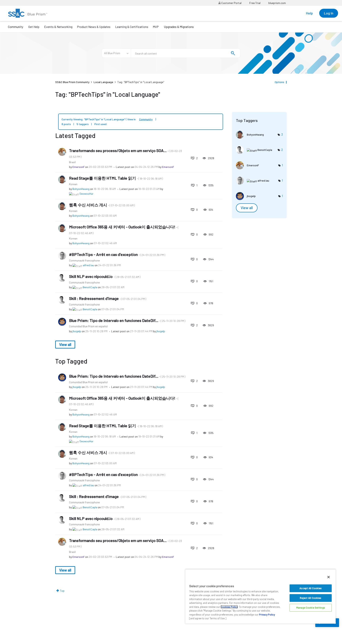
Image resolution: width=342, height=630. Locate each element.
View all (65, 344)
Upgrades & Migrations (179, 27)
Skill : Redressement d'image (107, 298)
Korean (73, 184)
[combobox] (185, 53)
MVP (156, 27)
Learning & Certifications (131, 27)
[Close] (328, 577)
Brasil (72, 162)
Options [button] (279, 82)
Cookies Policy (229, 606)
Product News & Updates (93, 27)
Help (309, 13)
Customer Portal (231, 3)
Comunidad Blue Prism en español (88, 326)
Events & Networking (58, 27)
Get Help (33, 27)
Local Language (103, 82)
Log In (328, 13)
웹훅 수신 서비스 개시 (102, 204)
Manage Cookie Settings (310, 607)
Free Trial (254, 3)
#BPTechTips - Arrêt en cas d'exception (117, 254)
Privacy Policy (267, 614)
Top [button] (62, 590)
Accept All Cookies (310, 588)
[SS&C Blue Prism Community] (28, 13)
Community (15, 27)
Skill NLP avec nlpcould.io (104, 276)
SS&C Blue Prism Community (72, 82)
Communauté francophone (84, 260)
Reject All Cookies (310, 597)
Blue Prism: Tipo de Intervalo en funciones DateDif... (127, 320)
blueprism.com (277, 3)
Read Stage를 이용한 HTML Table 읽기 (116, 178)
